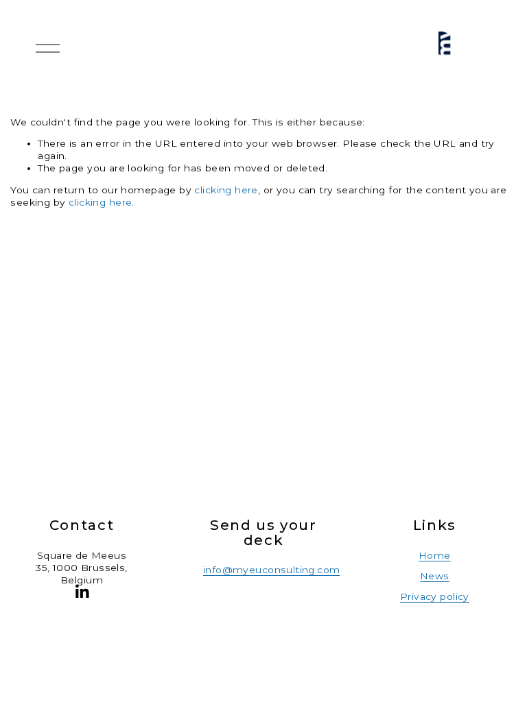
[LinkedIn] (81, 591)
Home (435, 555)
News (434, 575)
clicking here (225, 189)
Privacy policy (434, 596)
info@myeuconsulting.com (271, 569)
